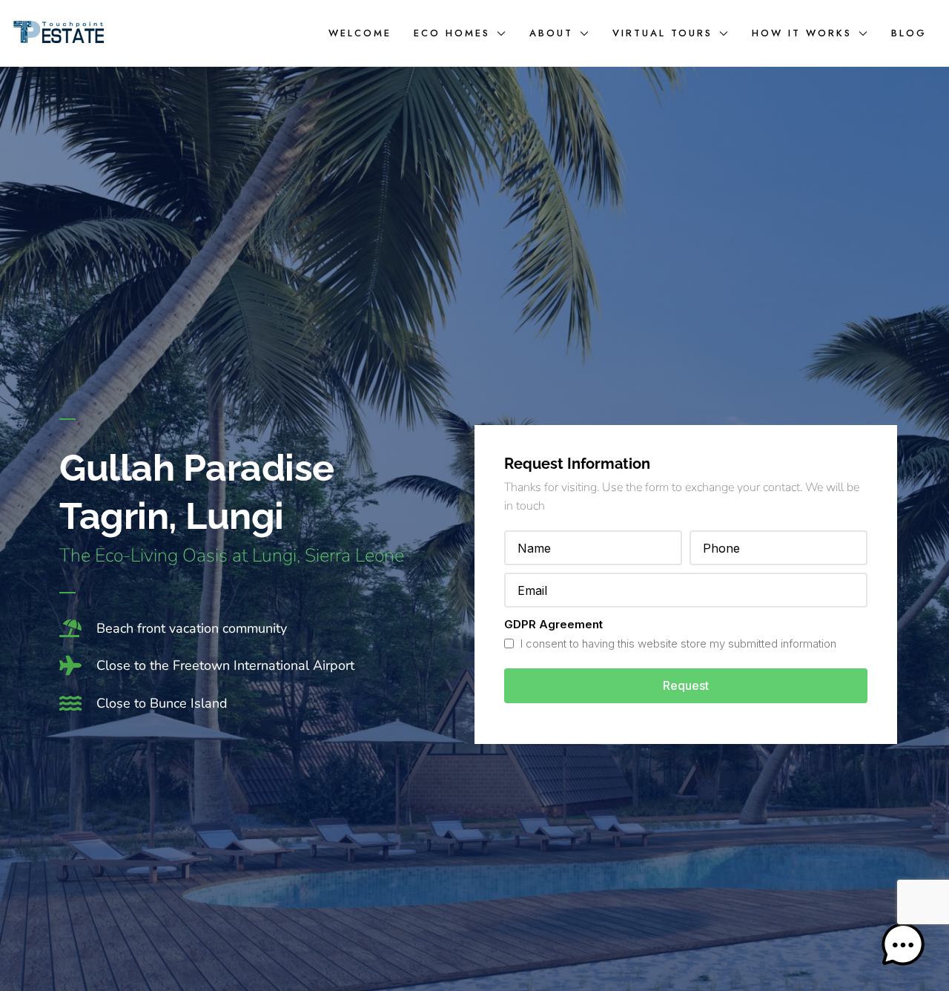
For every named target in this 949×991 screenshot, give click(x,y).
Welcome (359, 33)
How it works (802, 33)
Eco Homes (452, 33)
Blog (909, 33)
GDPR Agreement (553, 624)
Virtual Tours (662, 33)
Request (686, 685)
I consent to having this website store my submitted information (677, 643)
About (551, 33)
